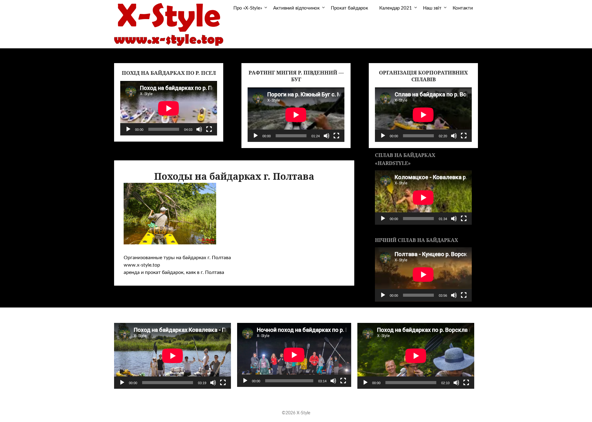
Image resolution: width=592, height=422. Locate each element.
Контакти (463, 8)
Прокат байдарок (349, 8)
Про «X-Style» (247, 8)
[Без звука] (199, 129)
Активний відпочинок (296, 8)
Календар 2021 (395, 8)
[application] (168, 108)
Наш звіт (432, 8)
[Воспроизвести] (128, 129)
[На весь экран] (209, 129)
